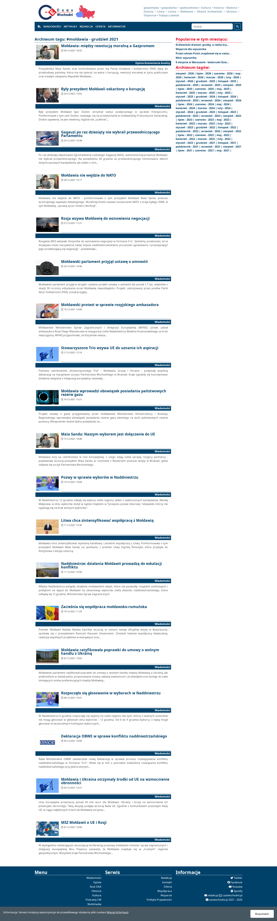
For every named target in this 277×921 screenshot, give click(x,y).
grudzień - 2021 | (207, 143)
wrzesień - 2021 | (212, 146)
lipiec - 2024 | (186, 104)
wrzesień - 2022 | (212, 131)
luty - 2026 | (233, 77)
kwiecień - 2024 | (187, 108)
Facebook (236, 882)
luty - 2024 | (225, 108)
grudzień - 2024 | (207, 96)
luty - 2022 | (225, 139)
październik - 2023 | (188, 116)
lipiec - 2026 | (205, 73)
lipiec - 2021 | (186, 150)
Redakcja (86, 26)
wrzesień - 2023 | (212, 116)
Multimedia (94, 904)
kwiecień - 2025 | (187, 92)
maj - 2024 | (224, 104)
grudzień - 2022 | (207, 127)
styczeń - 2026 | (186, 81)
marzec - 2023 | (208, 123)
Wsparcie (166, 895)
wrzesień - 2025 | (212, 85)
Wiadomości (52, 26)
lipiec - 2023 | (186, 119)
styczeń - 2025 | (186, 96)
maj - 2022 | (224, 135)
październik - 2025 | (188, 85)
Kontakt (167, 882)
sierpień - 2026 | (186, 73)
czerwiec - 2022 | (206, 135)
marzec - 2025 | (208, 92)
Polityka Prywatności (159, 899)
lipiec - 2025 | (186, 89)
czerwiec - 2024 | (206, 104)
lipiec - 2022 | (186, 135)
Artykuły (70, 26)
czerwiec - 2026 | (224, 73)
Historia (96, 891)
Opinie (97, 882)
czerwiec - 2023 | (206, 119)
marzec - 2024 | (208, 108)
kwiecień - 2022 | (187, 139)
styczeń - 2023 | (186, 127)
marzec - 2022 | (208, 139)
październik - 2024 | (188, 100)
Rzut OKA (95, 886)
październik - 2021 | (188, 146)
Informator (116, 26)
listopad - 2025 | (228, 81)
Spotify (238, 891)
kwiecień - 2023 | (187, 123)
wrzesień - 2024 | (212, 100)
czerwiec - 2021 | (206, 150)
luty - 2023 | (225, 123)
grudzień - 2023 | (207, 112)
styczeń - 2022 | (186, 143)
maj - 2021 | (224, 150)
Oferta (100, 26)
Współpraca (164, 891)
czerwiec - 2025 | (206, 89)
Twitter (238, 878)
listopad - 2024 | (228, 96)
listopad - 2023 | (228, 112)
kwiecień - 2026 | (195, 77)
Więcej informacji (117, 912)
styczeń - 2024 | (186, 112)
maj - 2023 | (224, 119)
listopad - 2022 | (228, 127)
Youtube (237, 886)
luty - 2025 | (225, 92)
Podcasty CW (93, 899)
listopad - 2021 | (228, 143)
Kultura (96, 895)
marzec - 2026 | (216, 77)
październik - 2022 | (188, 131)
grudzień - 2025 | (207, 81)
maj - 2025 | (224, 89)
